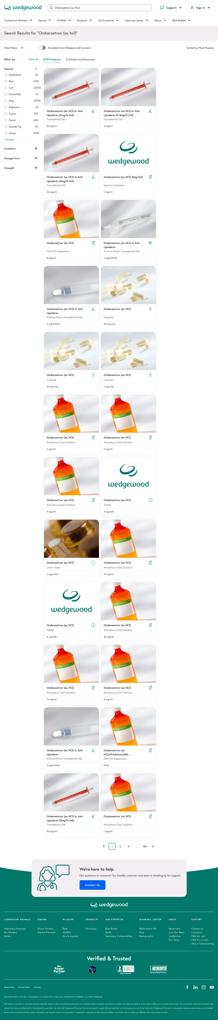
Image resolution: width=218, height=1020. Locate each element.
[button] (71, 100)
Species (8, 68)
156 (145, 846)
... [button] (136, 846)
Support (171, 7)
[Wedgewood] (23, 7)
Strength (9, 168)
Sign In (200, 7)
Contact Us (92, 885)
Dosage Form (12, 158)
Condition (10, 148)
